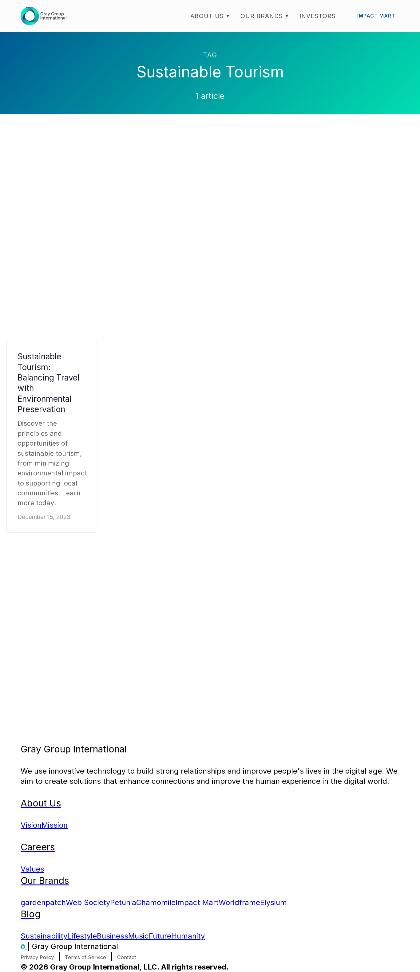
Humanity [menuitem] (188, 935)
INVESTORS (317, 16)
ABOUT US (207, 16)
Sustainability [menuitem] (44, 935)
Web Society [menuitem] (88, 902)
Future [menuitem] (160, 935)
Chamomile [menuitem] (156, 902)
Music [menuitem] (138, 935)
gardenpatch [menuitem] (43, 902)
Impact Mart (376, 16)
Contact (126, 957)
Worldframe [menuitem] (239, 902)
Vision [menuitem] (31, 825)
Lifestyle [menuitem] (82, 935)
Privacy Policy (37, 957)
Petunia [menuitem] (123, 902)
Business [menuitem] (112, 935)
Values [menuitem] (32, 869)
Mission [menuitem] (55, 825)
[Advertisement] (52, 233)
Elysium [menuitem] (273, 902)
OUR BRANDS (261, 16)
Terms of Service (85, 957)
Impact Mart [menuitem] (197, 902)
